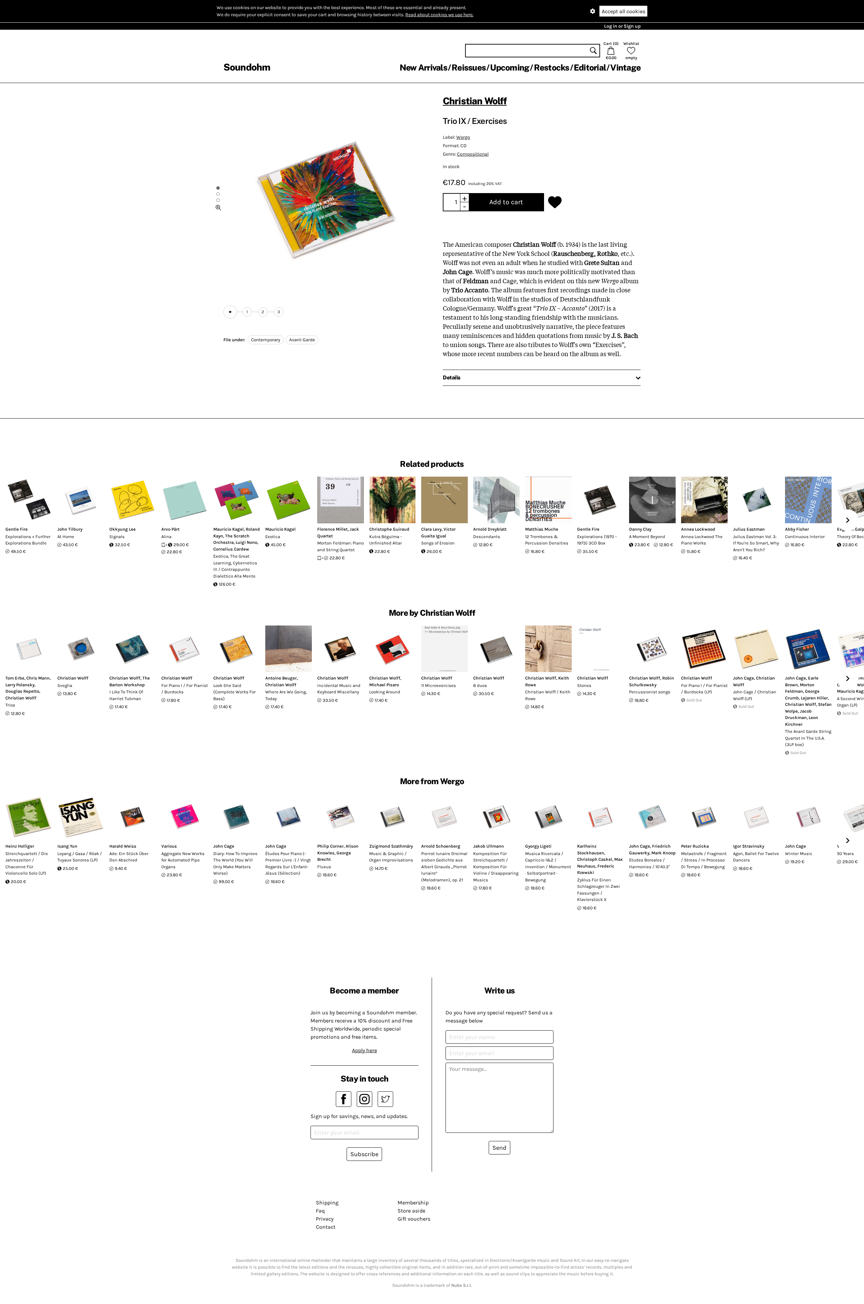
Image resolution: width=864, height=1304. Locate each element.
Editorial (590, 67)
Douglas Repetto (22, 691)
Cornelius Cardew (231, 549)
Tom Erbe (14, 678)
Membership (413, 1202)
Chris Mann (38, 678)
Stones (584, 685)
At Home (65, 536)
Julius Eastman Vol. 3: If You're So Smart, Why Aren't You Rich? (756, 543)
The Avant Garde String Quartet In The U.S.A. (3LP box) (808, 738)
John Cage (743, 678)
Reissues (469, 67)
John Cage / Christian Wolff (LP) (754, 695)
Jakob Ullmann (488, 846)
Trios (10, 705)
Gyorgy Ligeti (538, 846)
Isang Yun (67, 846)
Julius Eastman (749, 529)
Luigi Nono (246, 542)
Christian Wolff (475, 100)
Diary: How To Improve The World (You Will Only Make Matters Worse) (235, 863)
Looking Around (384, 691)
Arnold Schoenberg (440, 846)
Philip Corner (330, 846)
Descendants (486, 536)
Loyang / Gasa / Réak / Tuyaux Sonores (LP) (79, 857)
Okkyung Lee (122, 529)
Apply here (364, 1050)
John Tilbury (69, 529)
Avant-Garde (302, 339)
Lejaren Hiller (814, 697)
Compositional (473, 154)
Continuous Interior (805, 536)
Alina (166, 536)
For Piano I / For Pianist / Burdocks (184, 689)
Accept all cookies (623, 11)
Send (499, 1147)
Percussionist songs (649, 691)
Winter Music (798, 853)
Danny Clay (640, 529)
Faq (320, 1210)
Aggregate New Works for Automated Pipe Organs (183, 860)
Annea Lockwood (698, 529)
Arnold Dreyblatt (490, 529)
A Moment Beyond (647, 536)
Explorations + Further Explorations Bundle (28, 540)
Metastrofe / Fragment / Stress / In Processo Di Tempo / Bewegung (704, 860)
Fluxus (324, 866)
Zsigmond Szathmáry (391, 846)
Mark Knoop (663, 852)
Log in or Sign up (622, 26)
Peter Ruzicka (695, 846)
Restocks (551, 67)
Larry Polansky (19, 684)
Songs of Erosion (438, 542)
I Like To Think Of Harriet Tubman (126, 695)
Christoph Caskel (594, 859)
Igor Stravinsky (748, 846)
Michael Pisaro (384, 684)
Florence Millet (332, 529)
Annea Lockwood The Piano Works (702, 540)
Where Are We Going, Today (286, 695)
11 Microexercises (438, 685)
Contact (325, 1227)
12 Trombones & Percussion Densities (546, 540)
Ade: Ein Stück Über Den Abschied (128, 857)
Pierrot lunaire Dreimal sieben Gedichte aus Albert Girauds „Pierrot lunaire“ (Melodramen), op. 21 (444, 866)
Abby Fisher (797, 529)
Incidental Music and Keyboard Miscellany (338, 689)
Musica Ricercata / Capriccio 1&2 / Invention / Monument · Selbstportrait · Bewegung (548, 866)
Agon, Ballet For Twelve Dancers (756, 857)
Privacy (324, 1219)
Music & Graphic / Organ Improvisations (391, 857)
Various (169, 846)
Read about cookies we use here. (439, 15)
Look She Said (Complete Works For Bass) (234, 692)
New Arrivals (423, 67)
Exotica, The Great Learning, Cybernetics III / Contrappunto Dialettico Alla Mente (235, 566)
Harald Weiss (122, 846)
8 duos (480, 685)
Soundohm (246, 67)
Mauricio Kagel (228, 529)
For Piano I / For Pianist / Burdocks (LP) (704, 689)
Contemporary (265, 339)
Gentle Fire (16, 529)
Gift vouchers (414, 1219)
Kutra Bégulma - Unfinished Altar (385, 540)
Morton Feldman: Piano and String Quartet (340, 546)
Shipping (327, 1202)
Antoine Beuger (281, 678)
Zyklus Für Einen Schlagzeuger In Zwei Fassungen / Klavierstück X (598, 889)
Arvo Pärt (170, 529)
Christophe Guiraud (389, 529)
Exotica (272, 536)
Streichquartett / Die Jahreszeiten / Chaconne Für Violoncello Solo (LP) (26, 863)
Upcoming (509, 67)
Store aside (411, 1210)
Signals (117, 536)
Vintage (625, 67)
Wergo (463, 137)
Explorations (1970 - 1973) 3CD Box (597, 540)
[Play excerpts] (230, 312)
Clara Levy (431, 529)
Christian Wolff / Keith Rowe (547, 695)
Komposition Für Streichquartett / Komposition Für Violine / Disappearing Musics (495, 866)
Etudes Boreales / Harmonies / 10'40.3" (649, 863)
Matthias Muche (541, 529)
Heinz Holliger (19, 846)
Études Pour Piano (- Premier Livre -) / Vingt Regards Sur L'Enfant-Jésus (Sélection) (288, 863)
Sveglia (64, 685)
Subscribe (364, 1154)
